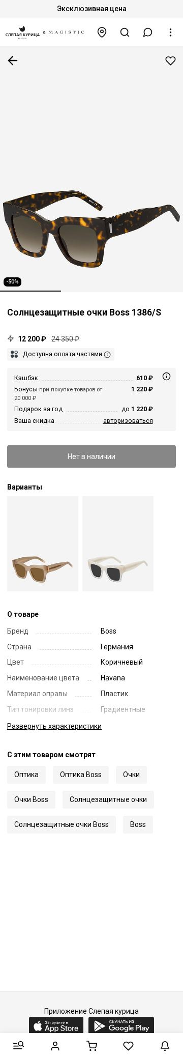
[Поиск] (125, 32)
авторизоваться (128, 420)
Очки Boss (31, 799)
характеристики (54, 726)
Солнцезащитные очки (108, 799)
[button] (148, 32)
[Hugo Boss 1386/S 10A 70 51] (42, 543)
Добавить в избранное (170, 61)
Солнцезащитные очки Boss (61, 824)
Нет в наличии (91, 456)
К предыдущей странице (12, 60)
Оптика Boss (81, 774)
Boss (138, 824)
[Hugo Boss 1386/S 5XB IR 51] (118, 543)
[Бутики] (102, 32)
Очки (131, 774)
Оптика (26, 774)
